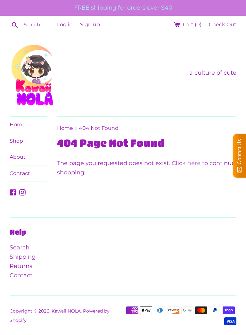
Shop (28, 141)
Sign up (90, 24)
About (28, 157)
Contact (20, 173)
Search (19, 247)
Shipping (23, 256)
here (194, 163)
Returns (21, 266)
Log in (65, 24)
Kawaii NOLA (66, 311)
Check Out (222, 24)
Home (18, 124)
